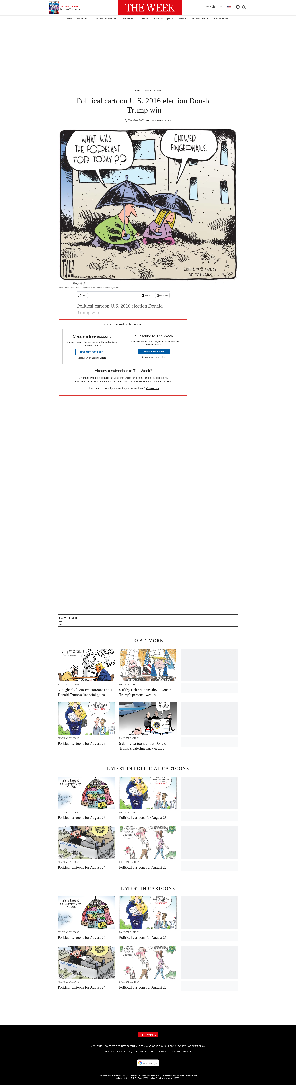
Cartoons (144, 19)
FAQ (130, 1051)
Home (137, 90)
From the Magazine (163, 19)
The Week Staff (135, 120)
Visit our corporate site (187, 1075)
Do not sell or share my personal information (163, 1051)
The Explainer (81, 19)
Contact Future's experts (121, 1046)
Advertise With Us (114, 1051)
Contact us (152, 388)
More (181, 19)
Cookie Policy (196, 1046)
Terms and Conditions (152, 1046)
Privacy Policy (177, 1046)
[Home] (69, 19)
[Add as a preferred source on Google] (148, 1062)
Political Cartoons (152, 90)
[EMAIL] (61, 623)
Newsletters (128, 19)
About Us (96, 1046)
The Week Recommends (106, 19)
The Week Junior (200, 19)
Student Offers (221, 19)
